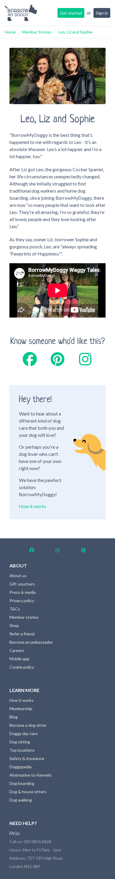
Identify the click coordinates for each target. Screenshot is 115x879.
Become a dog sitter (28, 725)
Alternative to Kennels (30, 775)
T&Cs (14, 608)
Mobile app (19, 658)
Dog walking (20, 799)
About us (18, 575)
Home (10, 31)
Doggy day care (23, 733)
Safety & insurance (26, 758)
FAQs (14, 833)
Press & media (22, 592)
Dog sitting (19, 741)
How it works (32, 506)
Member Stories (37, 31)
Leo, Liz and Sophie (75, 31)
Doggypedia (20, 766)
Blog (13, 716)
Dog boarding (21, 783)
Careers (16, 650)
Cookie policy (21, 666)
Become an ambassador (31, 642)
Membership (20, 708)
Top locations (21, 750)
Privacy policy (21, 600)
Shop (14, 625)
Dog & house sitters (28, 791)
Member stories (24, 617)
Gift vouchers (22, 583)
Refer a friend (21, 633)
